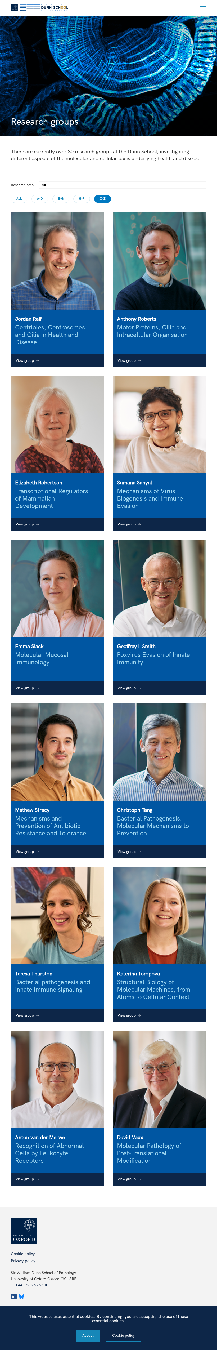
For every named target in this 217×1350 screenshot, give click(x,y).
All (19, 199)
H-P (81, 199)
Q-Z (103, 199)
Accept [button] (88, 1335)
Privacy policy (23, 1261)
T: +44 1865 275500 (29, 1285)
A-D (40, 199)
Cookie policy (23, 1253)
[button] (203, 8)
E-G (61, 199)
